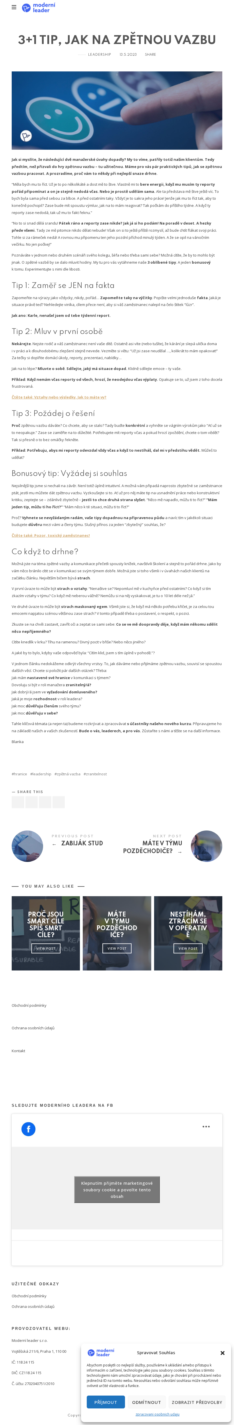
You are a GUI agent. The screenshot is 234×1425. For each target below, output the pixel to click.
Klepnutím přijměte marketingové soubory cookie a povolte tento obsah (117, 1189)
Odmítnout (146, 1402)
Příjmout (105, 1402)
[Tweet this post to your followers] (31, 802)
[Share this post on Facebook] (18, 802)
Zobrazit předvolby (197, 1402)
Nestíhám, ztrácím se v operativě (188, 925)
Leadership (99, 55)
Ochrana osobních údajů (33, 1027)
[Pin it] (45, 802)
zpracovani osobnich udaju (157, 1414)
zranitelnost (96, 774)
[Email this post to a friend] (59, 802)
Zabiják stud (64, 846)
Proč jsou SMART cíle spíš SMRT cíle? (45, 925)
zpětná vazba (68, 774)
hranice (20, 774)
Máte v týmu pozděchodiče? (169, 846)
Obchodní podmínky (29, 1005)
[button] (222, 1352)
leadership (42, 774)
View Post (46, 948)
